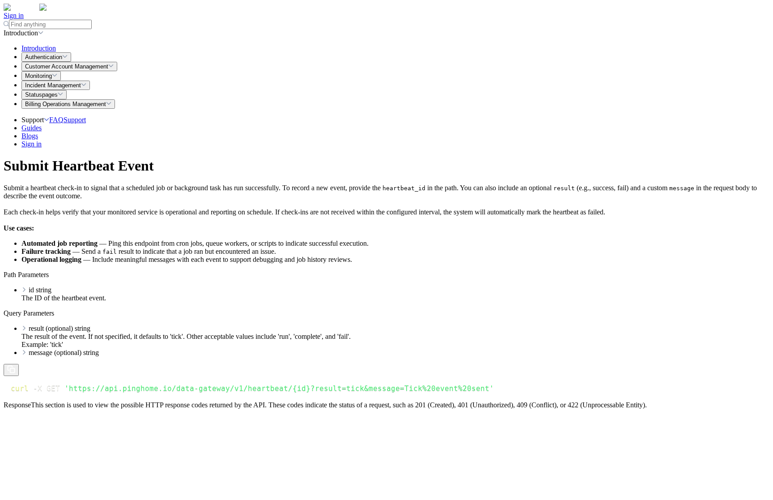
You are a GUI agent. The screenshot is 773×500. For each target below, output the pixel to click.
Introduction (38, 48)
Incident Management (53, 85)
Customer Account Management (66, 66)
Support (75, 120)
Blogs (29, 136)
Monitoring (38, 76)
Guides (31, 128)
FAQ (56, 120)
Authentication (43, 57)
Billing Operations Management (65, 104)
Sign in (14, 15)
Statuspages (41, 94)
